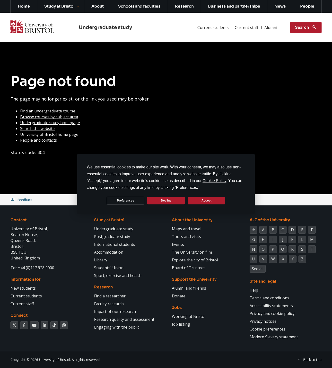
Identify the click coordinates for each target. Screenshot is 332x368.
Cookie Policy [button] (214, 181)
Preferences (125, 200)
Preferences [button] (186, 187)
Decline (166, 200)
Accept (206, 200)
